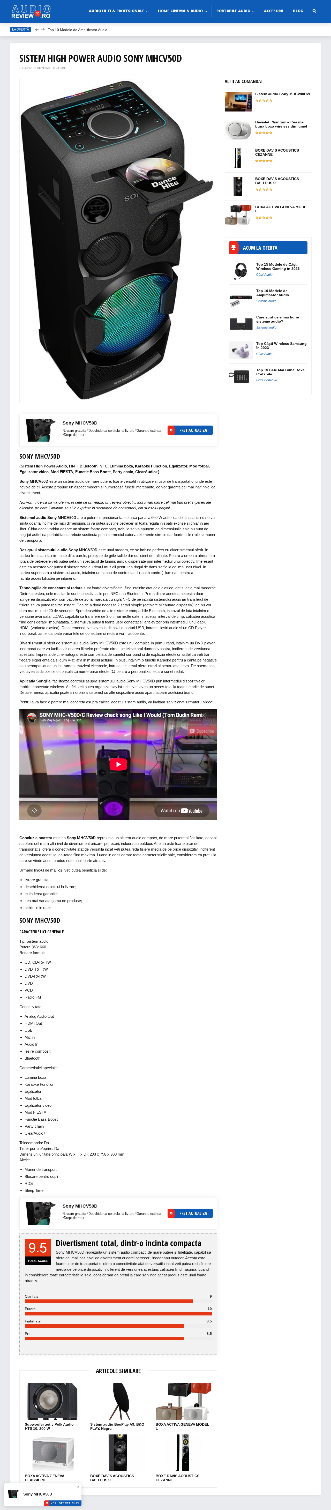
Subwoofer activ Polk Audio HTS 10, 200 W (49, 1426)
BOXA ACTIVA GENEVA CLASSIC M (44, 1478)
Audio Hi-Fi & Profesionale (116, 10)
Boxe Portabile (266, 380)
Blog (298, 10)
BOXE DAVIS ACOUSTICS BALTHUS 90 (112, 1478)
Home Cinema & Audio (180, 10)
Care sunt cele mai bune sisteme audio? (81, 33)
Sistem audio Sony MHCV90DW (282, 94)
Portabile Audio (233, 10)
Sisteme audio (266, 301)
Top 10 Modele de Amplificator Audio (273, 293)
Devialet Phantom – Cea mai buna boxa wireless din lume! (281, 124)
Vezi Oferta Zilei (65, 1503)
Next (205, 238)
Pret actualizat (194, 430)
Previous (31, 238)
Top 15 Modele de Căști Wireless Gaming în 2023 (278, 266)
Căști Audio (264, 275)
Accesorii (273, 10)
